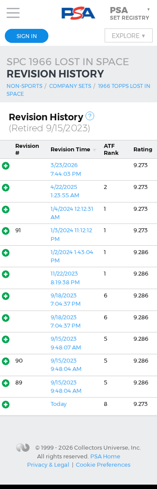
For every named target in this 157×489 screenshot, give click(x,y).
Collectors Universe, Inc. (107, 447)
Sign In (27, 36)
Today (59, 404)
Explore (129, 35)
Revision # (27, 149)
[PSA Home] (79, 13)
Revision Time (70, 149)
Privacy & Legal (48, 464)
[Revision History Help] (89, 116)
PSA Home (105, 456)
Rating (142, 149)
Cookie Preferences (103, 464)
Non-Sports (24, 86)
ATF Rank (111, 149)
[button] (131, 13)
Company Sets (70, 86)
